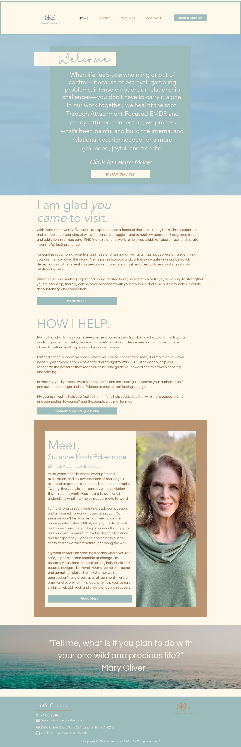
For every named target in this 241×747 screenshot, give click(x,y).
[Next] (221, 657)
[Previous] (19, 657)
